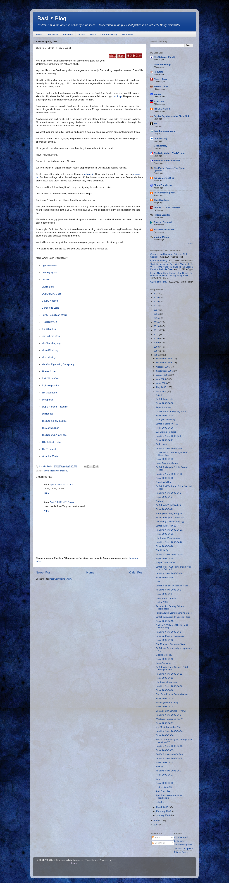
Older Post (136, 572)
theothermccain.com (164, 131)
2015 (156, 318)
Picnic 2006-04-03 (165, 775)
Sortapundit (47, 399)
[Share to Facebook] (94, 466)
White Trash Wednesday (56, 471)
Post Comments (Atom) (60, 579)
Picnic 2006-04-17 (165, 594)
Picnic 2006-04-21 (165, 534)
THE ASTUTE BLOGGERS (167, 207)
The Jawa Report (50, 428)
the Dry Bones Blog (164, 178)
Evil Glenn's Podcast (166, 432)
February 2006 (164, 811)
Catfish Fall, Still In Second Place (172, 586)
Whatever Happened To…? (169, 719)
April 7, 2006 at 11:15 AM (62, 502)
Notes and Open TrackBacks (170, 517)
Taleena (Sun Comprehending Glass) (174, 613)
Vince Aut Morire (50, 456)
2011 (156, 334)
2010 (156, 338)
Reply (46, 493)
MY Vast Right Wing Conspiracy (58, 364)
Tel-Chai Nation (162, 109)
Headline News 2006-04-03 (169, 771)
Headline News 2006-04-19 (169, 554)
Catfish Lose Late (164, 399)
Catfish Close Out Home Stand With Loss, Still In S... (173, 568)
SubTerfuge (47, 413)
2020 (156, 297)
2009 (156, 342)
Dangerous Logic (50, 308)
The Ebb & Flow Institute (54, 421)
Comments (159, 843)
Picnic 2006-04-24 (165, 497)
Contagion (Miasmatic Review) (171, 711)
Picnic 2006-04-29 (165, 415)
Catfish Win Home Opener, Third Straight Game (172, 668)
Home (39, 34)
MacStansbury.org (51, 343)
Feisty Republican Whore (54, 315)
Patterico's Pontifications (167, 160)
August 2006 (162, 375)
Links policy (180, 841)
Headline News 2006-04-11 (169, 674)
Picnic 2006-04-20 (165, 546)
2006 (156, 355)
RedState (158, 72)
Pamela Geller (161, 86)
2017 (156, 310)
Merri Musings (49, 357)
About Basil (52, 34)
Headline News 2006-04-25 (169, 474)
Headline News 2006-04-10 (169, 686)
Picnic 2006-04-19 (165, 558)
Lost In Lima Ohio (51, 336)
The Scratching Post (164, 193)
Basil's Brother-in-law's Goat (169, 754)
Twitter (81, 34)
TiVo (158, 582)
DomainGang (160, 138)
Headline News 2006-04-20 (169, 542)
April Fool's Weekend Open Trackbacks (169, 796)
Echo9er (160, 802)
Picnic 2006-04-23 (165, 509)
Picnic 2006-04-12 (165, 659)
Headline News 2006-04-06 (169, 731)
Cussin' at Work (163, 663)
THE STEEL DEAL (51, 442)
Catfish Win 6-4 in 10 (166, 526)
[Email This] (85, 466)
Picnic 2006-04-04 (165, 762)
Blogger (73, 863)
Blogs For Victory (163, 185)
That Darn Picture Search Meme (172, 694)
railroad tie (88, 174)
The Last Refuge (162, 64)
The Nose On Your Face (54, 435)
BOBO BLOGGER (51, 294)
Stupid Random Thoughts (55, 406)
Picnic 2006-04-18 (165, 577)
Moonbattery (160, 146)
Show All (190, 243)
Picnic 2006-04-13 (165, 640)
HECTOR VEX (49, 322)
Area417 (46, 279)
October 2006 (163, 367)
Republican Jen (163, 407)
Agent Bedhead (49, 265)
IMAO (93, 34)
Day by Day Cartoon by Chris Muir (172, 116)
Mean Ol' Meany (50, 350)
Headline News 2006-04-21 (169, 530)
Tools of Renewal (163, 222)
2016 (156, 314)
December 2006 (164, 358)
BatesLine (159, 101)
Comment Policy (108, 34)
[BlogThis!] (88, 466)
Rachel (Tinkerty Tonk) (167, 702)
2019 (156, 301)
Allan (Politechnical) (165, 419)
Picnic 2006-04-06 (165, 735)
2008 (156, 347)
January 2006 (163, 815)
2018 (156, 306)
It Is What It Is (49, 329)
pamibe (157, 94)
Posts (157, 837)
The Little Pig (162, 550)
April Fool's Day (163, 791)
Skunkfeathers (161, 200)
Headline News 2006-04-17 (169, 590)
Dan (158, 779)
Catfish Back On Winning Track (171, 411)
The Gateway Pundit (164, 57)
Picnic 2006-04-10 (165, 690)
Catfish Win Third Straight (168, 505)
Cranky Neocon (50, 301)
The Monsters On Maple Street (171, 644)
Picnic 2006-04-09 (165, 698)
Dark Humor (162, 444)
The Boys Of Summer (166, 682)
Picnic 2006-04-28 (165, 428)
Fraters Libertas (162, 215)
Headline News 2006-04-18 (169, 573)
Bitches (159, 767)
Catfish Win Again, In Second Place (173, 617)
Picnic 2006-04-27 (165, 440)
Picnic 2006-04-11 (164, 678)
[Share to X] (91, 466)
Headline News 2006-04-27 (169, 436)
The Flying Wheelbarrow (168, 538)
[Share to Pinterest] (97, 466)
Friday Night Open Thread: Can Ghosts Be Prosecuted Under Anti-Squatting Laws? (171, 274)
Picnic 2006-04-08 (165, 706)
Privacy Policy (181, 852)
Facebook (68, 34)
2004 (156, 825)
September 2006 (164, 371)
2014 (156, 322)
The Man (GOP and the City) (170, 521)
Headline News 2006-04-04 (169, 758)
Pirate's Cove (48, 371)
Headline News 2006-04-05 (169, 746)
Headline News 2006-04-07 (169, 715)
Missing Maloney (164, 655)
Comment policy (182, 837)
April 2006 (161, 391)
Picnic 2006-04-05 (165, 750)
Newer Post (43, 572)
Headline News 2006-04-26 (169, 448)
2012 (156, 330)
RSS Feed (127, 34)
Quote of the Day (158, 260)
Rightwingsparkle (50, 385)
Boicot (159, 395)
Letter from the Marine (167, 463)
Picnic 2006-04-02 (165, 783)
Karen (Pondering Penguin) (169, 513)
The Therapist (49, 449)
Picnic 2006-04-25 (165, 478)
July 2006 (161, 379)
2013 (156, 326)
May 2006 (161, 387)
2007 (156, 351)
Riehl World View (50, 378)
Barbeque (160, 501)
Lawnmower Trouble (166, 598)
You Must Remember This (168, 727)
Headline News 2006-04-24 (169, 493)
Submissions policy (183, 848)
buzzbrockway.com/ (164, 230)
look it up (117, 96)
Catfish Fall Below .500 (167, 424)
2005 (156, 820)
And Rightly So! (49, 272)
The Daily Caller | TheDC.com (169, 153)
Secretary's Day (163, 482)
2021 (156, 293)
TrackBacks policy (183, 845)
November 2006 (164, 362)
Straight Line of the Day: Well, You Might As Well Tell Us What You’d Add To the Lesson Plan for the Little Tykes (171, 266)
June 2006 (161, 383)
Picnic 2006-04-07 (165, 723)
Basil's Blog (51, 18)
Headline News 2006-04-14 (169, 632)
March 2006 (162, 807)
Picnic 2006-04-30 (165, 403)
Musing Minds (161, 237)
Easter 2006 (162, 602)
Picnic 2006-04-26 (165, 459)
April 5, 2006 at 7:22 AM (61, 484)
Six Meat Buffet (49, 392)
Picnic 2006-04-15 (165, 621)
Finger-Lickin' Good (165, 562)
